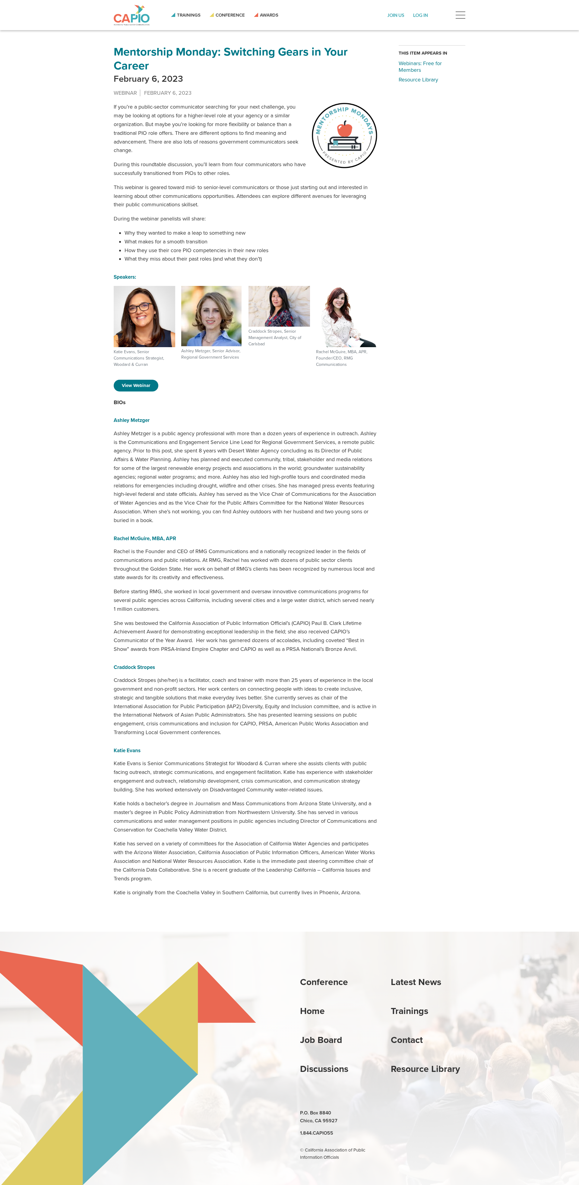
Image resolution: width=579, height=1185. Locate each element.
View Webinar (136, 385)
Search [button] (442, 15)
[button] (396, 15)
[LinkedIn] (396, 1113)
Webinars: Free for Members (420, 66)
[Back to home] (132, 15)
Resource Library (418, 79)
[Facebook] (410, 1113)
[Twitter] (424, 1113)
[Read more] (345, 136)
